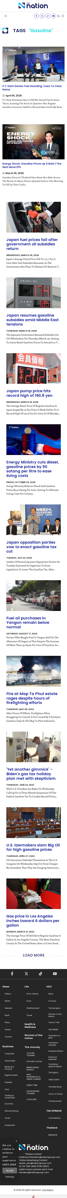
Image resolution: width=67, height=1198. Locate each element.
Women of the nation (33, 1037)
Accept (9, 1170)
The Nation (47, 1189)
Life (27, 986)
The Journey (32, 1047)
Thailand (51, 1127)
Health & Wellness (30, 1026)
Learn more (9, 1164)
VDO (49, 986)
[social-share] (36, 16)
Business (8, 1046)
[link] (33, 80)
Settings (9, 1176)
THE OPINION (53, 1110)
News (6, 986)
